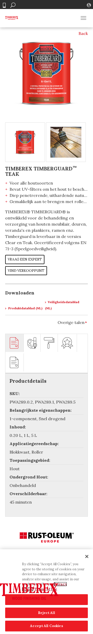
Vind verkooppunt (26, 270)
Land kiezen (89, 5)
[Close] (86, 556)
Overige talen (71, 322)
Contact (4, 5)
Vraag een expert (25, 259)
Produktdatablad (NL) (24, 308)
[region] (46, 591)
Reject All (46, 613)
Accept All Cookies (46, 626)
